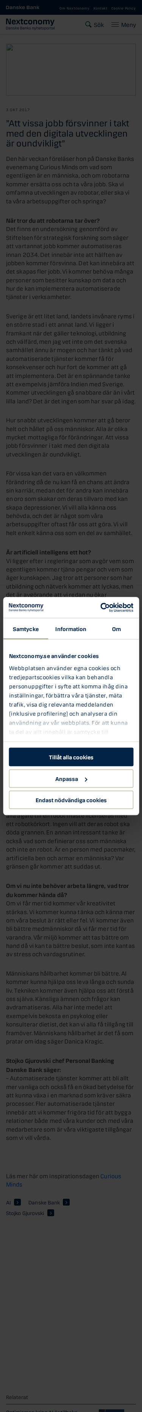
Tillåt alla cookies (71, 756)
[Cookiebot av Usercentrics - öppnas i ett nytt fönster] (101, 607)
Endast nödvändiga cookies (71, 799)
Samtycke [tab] (26, 628)
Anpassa (66, 778)
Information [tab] (70, 628)
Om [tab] (116, 628)
